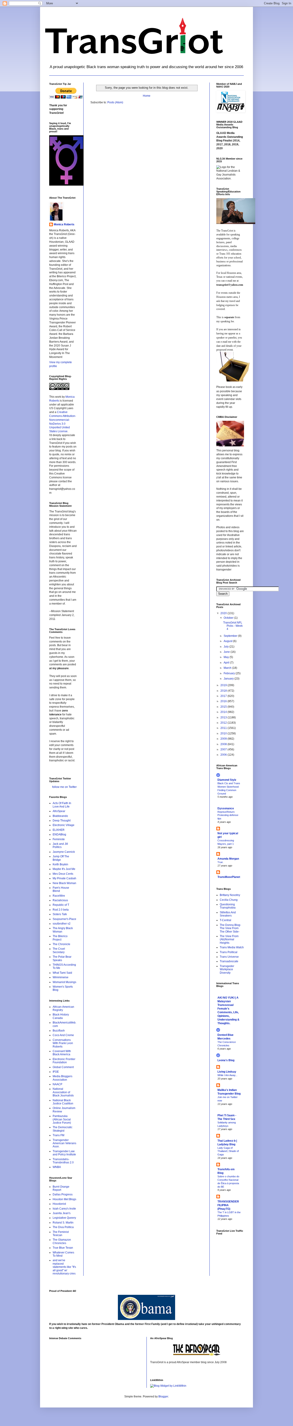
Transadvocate (229, 961)
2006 (224, 754)
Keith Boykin (60, 864)
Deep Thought (62, 820)
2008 (224, 744)
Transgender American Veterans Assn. (64, 1143)
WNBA (57, 1167)
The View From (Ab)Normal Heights (229, 939)
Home (146, 95)
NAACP (57, 1084)
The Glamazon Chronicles (62, 1241)
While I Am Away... (227, 1075)
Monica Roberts (64, 224)
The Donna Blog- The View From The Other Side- (230, 928)
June (227, 651)
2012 (224, 722)
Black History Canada (61, 1016)
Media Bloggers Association (62, 1078)
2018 (224, 690)
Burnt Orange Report (61, 1188)
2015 (224, 706)
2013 (224, 717)
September (231, 635)
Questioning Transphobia (228, 906)
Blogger (163, 1396)
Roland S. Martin (63, 1222)
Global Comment (63, 1067)
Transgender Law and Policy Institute (64, 1153)
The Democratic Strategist (62, 1129)
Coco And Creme (63, 1035)
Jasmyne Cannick (64, 851)
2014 (224, 712)
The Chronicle (61, 944)
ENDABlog (59, 834)
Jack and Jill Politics (60, 845)
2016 (224, 701)
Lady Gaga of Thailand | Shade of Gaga (228, 1151)
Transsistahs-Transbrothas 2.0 (63, 1161)
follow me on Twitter (64, 787)
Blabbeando (60, 816)
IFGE (56, 1071)
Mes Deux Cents (63, 873)
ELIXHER (59, 830)
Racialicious (60, 900)
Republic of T (61, 904)
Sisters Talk (60, 914)
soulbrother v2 (62, 923)
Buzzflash (59, 1030)
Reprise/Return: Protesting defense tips (227, 815)
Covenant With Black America (62, 1053)
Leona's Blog (225, 1060)
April (227, 662)
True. (220, 862)
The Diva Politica (63, 1227)
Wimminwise (60, 977)
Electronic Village (63, 825)
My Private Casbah (64, 878)
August (228, 641)
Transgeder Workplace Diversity (227, 969)
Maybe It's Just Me (64, 869)
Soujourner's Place (64, 919)
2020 (224, 613)
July (226, 646)
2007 (224, 749)
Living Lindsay (226, 1071)
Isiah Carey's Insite (64, 1208)
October (229, 617)
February (230, 673)
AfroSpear (59, 811)
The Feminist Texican (61, 1233)
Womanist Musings (64, 982)
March (228, 667)
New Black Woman (64, 883)
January (229, 678)
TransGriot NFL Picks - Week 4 (233, 626)
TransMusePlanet (228, 877)
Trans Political (228, 952)
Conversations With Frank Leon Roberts (63, 1043)
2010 (224, 733)
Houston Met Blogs (64, 1199)
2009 (224, 738)
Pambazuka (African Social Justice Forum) (62, 1119)
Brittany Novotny (230, 895)
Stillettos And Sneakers (228, 914)
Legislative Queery (64, 1217)
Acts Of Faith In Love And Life (62, 805)
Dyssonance (225, 808)
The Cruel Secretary (59, 950)
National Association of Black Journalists (63, 1092)
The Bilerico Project (60, 938)
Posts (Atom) (115, 102)
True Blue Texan (63, 1247)
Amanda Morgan (228, 858)
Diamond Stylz (226, 779)
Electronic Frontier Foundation (64, 1061)
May (227, 657)
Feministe (59, 839)
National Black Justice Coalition (63, 1102)
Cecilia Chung (229, 899)
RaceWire (59, 895)
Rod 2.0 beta (61, 909)
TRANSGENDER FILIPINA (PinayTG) (228, 1205)
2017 (224, 696)
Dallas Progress (63, 1194)
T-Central (225, 920)
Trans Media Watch (232, 947)
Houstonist (59, 1203)
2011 (224, 728)
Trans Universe (229, 956)
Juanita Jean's (62, 1213)
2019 (224, 685)
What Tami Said (62, 972)
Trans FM (58, 1135)
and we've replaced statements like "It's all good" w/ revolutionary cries (64, 1267)
